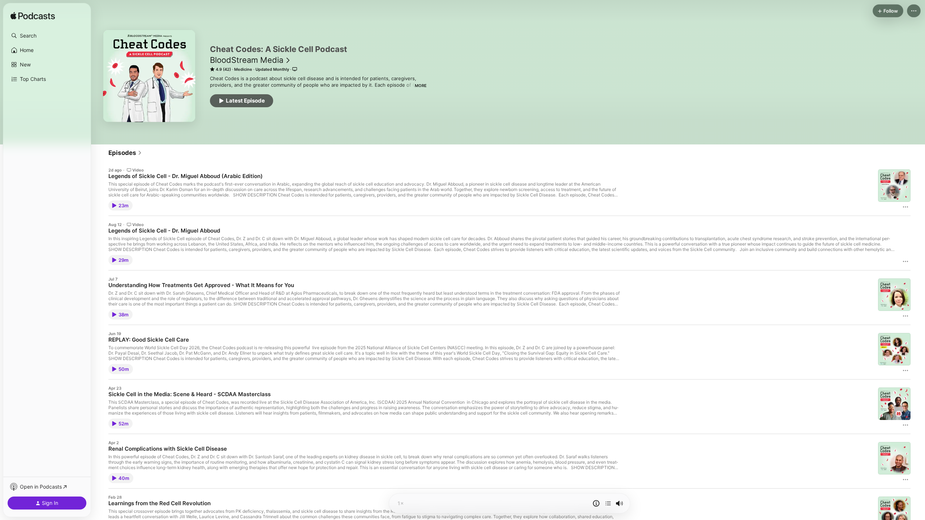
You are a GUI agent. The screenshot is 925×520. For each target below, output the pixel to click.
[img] (32, 16)
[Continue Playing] (608, 503)
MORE (421, 85)
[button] (47, 36)
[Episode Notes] (596, 503)
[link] (125, 153)
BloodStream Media (246, 60)
